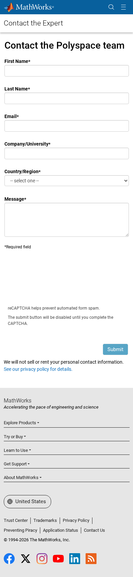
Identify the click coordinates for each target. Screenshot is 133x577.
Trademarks (45, 520)
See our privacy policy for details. (38, 369)
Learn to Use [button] (16, 450)
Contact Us (94, 530)
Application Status (60, 530)
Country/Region (21, 171)
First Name (16, 61)
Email (10, 116)
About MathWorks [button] (21, 477)
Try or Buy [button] (13, 436)
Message (14, 199)
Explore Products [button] (20, 422)
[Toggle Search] (111, 7)
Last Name (16, 89)
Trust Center (16, 520)
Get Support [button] (15, 463)
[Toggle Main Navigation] (123, 7)
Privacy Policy (76, 520)
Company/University (26, 144)
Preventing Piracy (20, 530)
